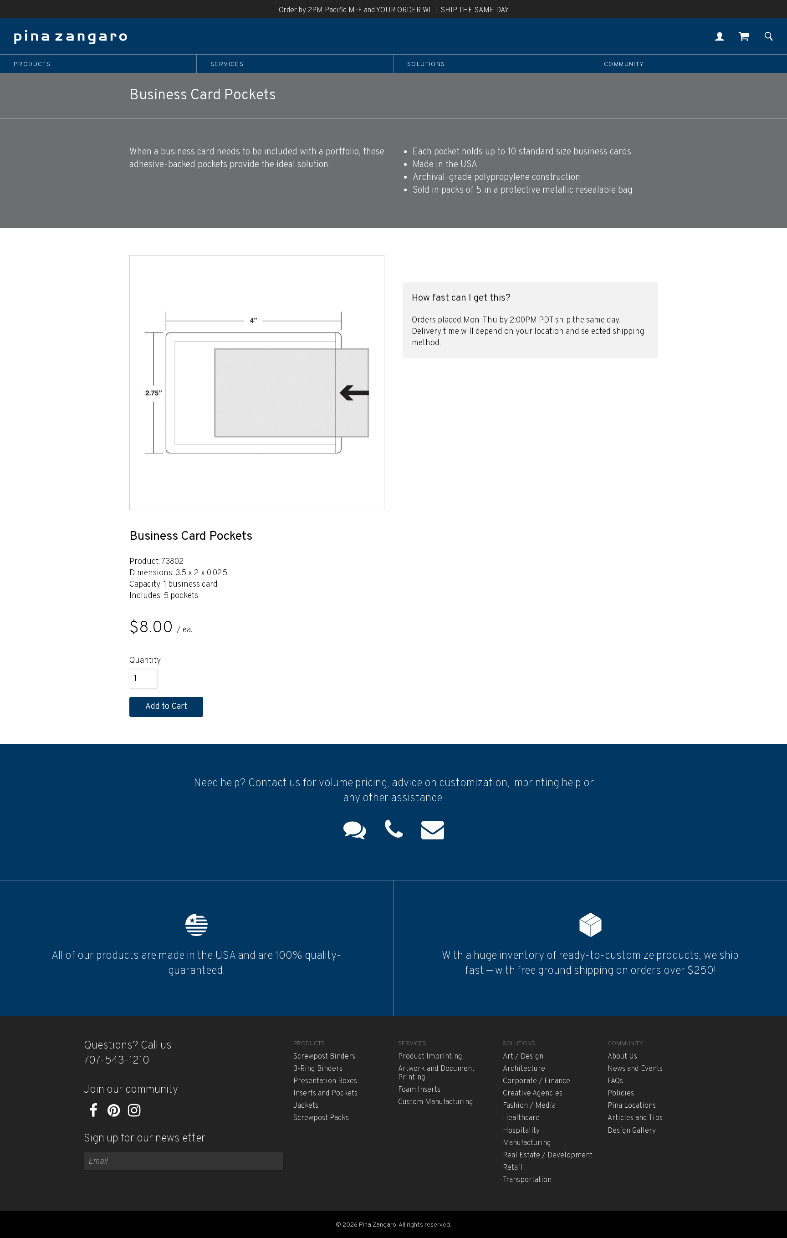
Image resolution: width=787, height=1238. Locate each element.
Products (32, 64)
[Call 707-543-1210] (393, 832)
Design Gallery (632, 1131)
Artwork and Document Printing (436, 1073)
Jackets (305, 1105)
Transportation (527, 1180)
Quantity (145, 661)
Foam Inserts (419, 1090)
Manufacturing (527, 1143)
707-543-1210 (116, 1061)
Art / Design (523, 1056)
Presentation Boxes (325, 1081)
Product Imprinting (430, 1056)
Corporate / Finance (536, 1081)
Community (624, 64)
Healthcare (521, 1118)
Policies (621, 1093)
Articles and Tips (635, 1118)
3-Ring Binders (317, 1069)
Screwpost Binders (324, 1056)
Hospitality (521, 1131)
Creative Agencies (532, 1093)
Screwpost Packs (321, 1118)
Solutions (426, 64)
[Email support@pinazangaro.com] (432, 832)
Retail (512, 1167)
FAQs (615, 1081)
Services (227, 64)
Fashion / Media (529, 1105)
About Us (622, 1056)
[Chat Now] (355, 832)
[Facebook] (93, 1113)
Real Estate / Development (548, 1155)
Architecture (524, 1069)
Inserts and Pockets (325, 1093)
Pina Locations (632, 1105)
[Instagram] (134, 1113)
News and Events (635, 1069)
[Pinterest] (113, 1113)
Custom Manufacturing (435, 1102)
